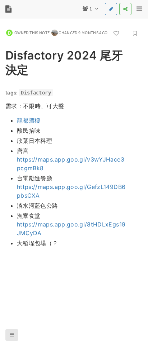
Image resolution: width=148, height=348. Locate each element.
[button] (11, 335)
